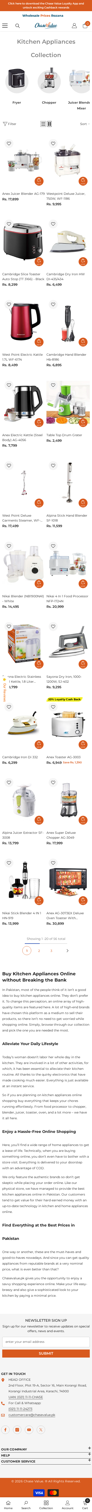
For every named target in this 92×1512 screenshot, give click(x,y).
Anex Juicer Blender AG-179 (23, 194)
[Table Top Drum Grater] (68, 402)
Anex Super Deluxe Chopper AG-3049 (61, 835)
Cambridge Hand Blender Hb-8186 (66, 357)
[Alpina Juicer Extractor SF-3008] (24, 800)
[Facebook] (5, 1430)
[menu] (5, 25)
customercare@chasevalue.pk (31, 1415)
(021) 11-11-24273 (20, 1409)
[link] (26, 1504)
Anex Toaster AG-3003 (63, 757)
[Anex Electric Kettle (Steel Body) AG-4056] (24, 402)
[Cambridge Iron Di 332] (24, 724)
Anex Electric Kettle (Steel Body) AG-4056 (22, 437)
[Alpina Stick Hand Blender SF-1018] (68, 483)
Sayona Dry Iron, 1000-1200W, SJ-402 (64, 679)
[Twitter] (41, 1430)
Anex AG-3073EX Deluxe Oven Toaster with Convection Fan (65, 915)
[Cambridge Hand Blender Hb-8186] (68, 322)
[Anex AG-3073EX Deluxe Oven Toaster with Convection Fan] (68, 880)
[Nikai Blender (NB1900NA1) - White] (24, 563)
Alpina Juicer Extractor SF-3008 (23, 835)
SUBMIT (46, 1353)
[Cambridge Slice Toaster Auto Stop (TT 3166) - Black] (24, 241)
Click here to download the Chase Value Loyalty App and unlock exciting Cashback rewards (46, 5)
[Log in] (74, 25)
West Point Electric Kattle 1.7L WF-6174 (22, 357)
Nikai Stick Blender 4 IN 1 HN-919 (21, 915)
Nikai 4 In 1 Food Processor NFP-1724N (67, 598)
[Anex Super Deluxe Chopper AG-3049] (68, 800)
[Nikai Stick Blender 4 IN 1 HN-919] (24, 880)
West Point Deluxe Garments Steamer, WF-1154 (21, 518)
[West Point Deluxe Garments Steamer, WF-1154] (24, 483)
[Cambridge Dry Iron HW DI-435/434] (68, 241)
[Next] (67, 950)
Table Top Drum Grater (64, 435)
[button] (43, 124)
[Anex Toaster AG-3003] (68, 724)
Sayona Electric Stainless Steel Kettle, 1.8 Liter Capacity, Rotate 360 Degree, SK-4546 (21, 679)
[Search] (17, 26)
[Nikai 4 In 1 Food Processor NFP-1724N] (68, 563)
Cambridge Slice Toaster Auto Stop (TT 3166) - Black (23, 276)
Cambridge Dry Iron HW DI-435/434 (65, 276)
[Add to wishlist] (8, 143)
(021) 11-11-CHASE (30, 1397)
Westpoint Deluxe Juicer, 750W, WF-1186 (65, 196)
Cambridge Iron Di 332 (20, 757)
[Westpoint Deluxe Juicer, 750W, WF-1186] (68, 161)
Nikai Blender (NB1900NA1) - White (23, 598)
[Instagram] (17, 1430)
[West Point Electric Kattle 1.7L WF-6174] (24, 322)
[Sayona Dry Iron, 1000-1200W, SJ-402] (68, 644)
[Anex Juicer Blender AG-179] (24, 161)
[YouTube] (29, 1430)
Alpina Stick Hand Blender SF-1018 (66, 518)
